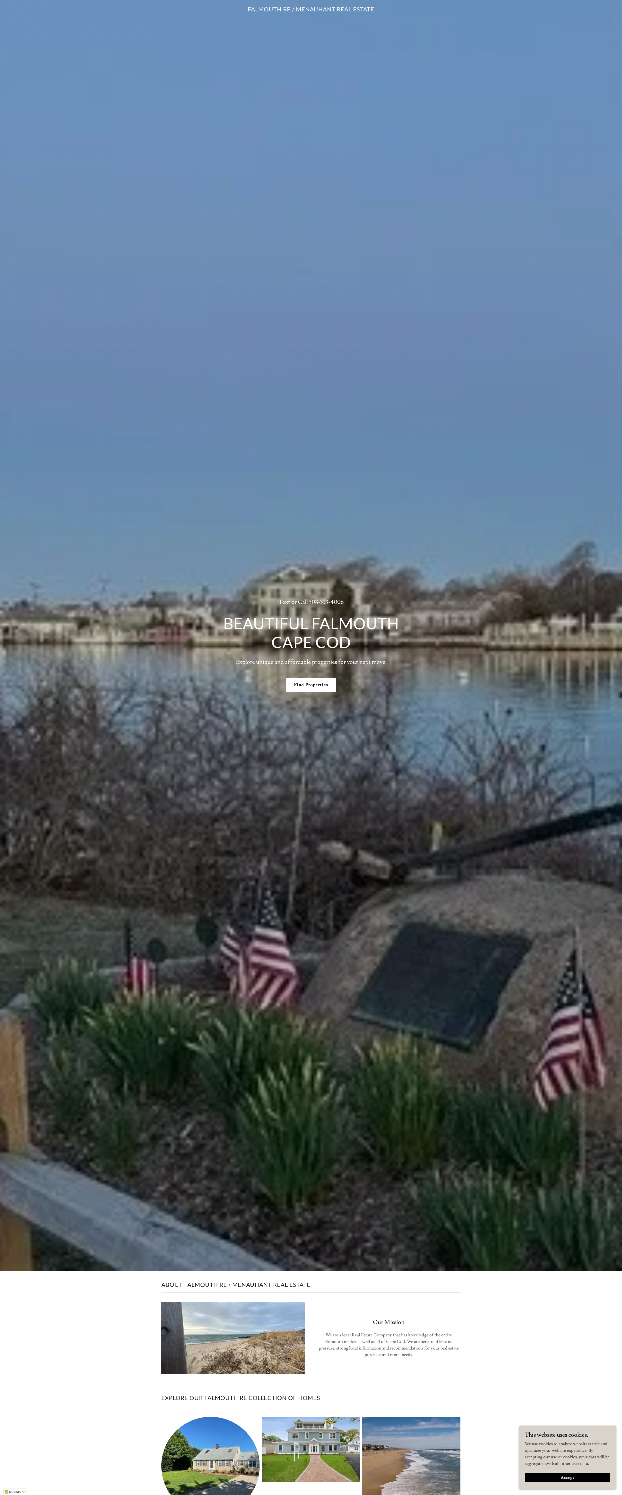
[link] (311, 10)
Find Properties (311, 685)
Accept (567, 1477)
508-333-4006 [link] (326, 602)
